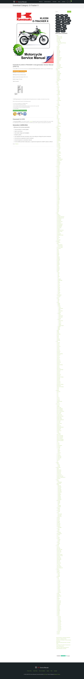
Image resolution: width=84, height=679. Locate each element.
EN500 (59, 303)
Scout (58, 236)
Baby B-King (59, 483)
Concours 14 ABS (60, 247)
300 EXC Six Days (60, 364)
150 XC (58, 348)
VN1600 (59, 313)
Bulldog (58, 571)
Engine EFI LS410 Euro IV (61, 477)
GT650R (58, 198)
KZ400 (58, 270)
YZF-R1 (58, 615)
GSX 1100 (58, 523)
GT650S (58, 199)
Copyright (55, 670)
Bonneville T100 (59, 549)
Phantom (58, 400)
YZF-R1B (59, 616)
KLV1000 (58, 259)
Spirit (58, 238)
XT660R (58, 605)
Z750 (58, 335)
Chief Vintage (59, 227)
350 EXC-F (59, 370)
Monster (58, 118)
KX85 (58, 265)
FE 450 (58, 170)
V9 (57, 461)
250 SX (58, 356)
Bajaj (58, 243)
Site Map (45, 674)
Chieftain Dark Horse (60, 230)
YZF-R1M (59, 620)
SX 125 (58, 63)
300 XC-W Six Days (60, 369)
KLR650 (58, 258)
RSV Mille (58, 52)
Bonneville (58, 548)
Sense (58, 210)
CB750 (58, 129)
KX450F (58, 264)
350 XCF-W (59, 374)
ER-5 (58, 249)
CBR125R (58, 137)
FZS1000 (58, 594)
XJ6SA (59, 575)
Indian (69, 20)
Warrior (58, 402)
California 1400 (59, 414)
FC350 (58, 178)
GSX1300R (59, 527)
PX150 (59, 466)
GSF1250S (59, 490)
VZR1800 (59, 506)
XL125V (58, 165)
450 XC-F (58, 380)
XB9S (59, 99)
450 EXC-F (59, 375)
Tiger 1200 (58, 565)
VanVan (58, 542)
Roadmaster (59, 233)
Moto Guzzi (58, 25)
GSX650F (59, 532)
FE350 (58, 182)
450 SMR (58, 378)
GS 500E (58, 521)
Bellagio (58, 406)
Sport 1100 (58, 434)
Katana (58, 531)
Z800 (58, 336)
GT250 (58, 195)
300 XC (58, 367)
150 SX (58, 347)
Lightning (58, 94)
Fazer (58, 577)
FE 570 (58, 171)
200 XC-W (58, 351)
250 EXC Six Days (60, 353)
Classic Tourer (61, 308)
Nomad (60, 312)
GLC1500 (58, 145)
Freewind (58, 510)
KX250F (58, 263)
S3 (58, 101)
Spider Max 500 (59, 401)
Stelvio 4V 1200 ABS (60, 439)
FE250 (58, 181)
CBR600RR (59, 138)
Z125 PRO (58, 334)
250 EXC (58, 352)
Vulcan (58, 302)
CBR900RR (59, 140)
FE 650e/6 (58, 172)
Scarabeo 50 (59, 58)
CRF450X (58, 143)
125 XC (58, 345)
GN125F (58, 517)
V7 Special (58, 455)
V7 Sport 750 (59, 456)
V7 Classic (58, 446)
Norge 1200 (59, 428)
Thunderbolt (59, 100)
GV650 (58, 203)
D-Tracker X (59, 248)
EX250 (58, 253)
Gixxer (58, 512)
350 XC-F (58, 373)
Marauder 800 (59, 533)
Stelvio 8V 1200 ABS (60, 440)
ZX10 (59, 281)
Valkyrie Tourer (59, 160)
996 (57, 116)
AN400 (59, 509)
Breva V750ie (59, 412)
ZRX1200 (58, 340)
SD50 (58, 209)
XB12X (59, 105)
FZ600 (58, 593)
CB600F (58, 128)
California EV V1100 (60, 416)
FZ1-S (59, 582)
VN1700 (59, 319)
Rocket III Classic (59, 554)
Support (48, 670)
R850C (58, 80)
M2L (58, 89)
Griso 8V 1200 (59, 423)
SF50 (58, 211)
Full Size (58, 232)
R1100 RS (58, 74)
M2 (58, 88)
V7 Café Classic (59, 445)
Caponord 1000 (59, 36)
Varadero (58, 161)
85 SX (58, 389)
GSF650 (59, 495)
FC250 (58, 177)
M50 (58, 504)
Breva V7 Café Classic (60, 411)
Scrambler (58, 556)
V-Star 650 (58, 603)
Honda (62, 18)
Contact (63, 1)
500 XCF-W (59, 385)
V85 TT (58, 460)
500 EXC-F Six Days (60, 384)
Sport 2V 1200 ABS (60, 435)
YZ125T (58, 614)
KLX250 (58, 260)
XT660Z (58, 608)
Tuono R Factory (59, 67)
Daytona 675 (59, 550)
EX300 (58, 254)
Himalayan (58, 478)
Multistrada (59, 126)
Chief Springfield (59, 225)
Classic (60, 307)
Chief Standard (59, 226)
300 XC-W (58, 368)
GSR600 (58, 522)
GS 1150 (58, 518)
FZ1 (58, 578)
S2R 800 (59, 123)
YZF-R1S (59, 625)
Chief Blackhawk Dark (60, 217)
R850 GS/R (59, 79)
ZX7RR (59, 292)
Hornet (58, 150)
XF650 (59, 511)
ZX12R (59, 285)
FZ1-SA (59, 583)
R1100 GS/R (59, 73)
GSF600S (59, 494)
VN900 (59, 329)
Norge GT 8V (59, 430)
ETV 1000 (58, 39)
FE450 (58, 183)
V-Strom (58, 538)
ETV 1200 (58, 40)
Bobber (58, 214)
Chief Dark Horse (59, 221)
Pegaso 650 (59, 41)
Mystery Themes (57, 674)
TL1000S (58, 534)
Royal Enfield (59, 28)
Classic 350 (59, 472)
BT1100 (58, 570)
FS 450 (58, 173)
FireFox (58, 397)
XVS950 (58, 613)
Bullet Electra (59, 471)
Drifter (59, 309)
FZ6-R (59, 587)
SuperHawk (59, 155)
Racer (59, 449)
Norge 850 (58, 429)
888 (57, 110)
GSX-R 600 (59, 515)
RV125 (59, 543)
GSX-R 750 (59, 516)
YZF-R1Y (59, 630)
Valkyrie (58, 156)
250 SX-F (58, 357)
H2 (58, 277)
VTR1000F (58, 162)
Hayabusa (58, 526)
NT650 (58, 154)
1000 (58, 299)
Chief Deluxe (59, 222)
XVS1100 (58, 609)
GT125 (58, 194)
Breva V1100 (59, 407)
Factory (59, 44)
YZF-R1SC (59, 626)
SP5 (58, 111)
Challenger (58, 215)
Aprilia (58, 15)
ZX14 (59, 286)
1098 (58, 107)
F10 (57, 392)
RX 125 (58, 56)
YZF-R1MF (59, 621)
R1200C (58, 78)
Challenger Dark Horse (60, 216)
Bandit (58, 484)
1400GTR (58, 242)
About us (40, 1)
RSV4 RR (58, 55)
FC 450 (58, 167)
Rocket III (58, 553)
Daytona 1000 (59, 417)
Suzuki (64, 28)
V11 (57, 441)
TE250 (58, 187)
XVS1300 (58, 610)
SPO (58, 112)
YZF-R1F (59, 619)
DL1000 (59, 539)
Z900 (58, 337)
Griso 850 (58, 422)
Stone (59, 451)
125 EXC (58, 342)
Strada (59, 113)
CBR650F (58, 139)
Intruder (58, 528)
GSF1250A (59, 489)
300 (58, 274)
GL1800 (59, 148)
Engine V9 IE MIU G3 (60, 419)
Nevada (58, 424)
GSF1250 (59, 488)
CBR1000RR (59, 134)
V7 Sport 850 (59, 457)
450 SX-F (58, 379)
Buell (66, 15)
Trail (58, 45)
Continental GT (59, 474)
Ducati (58, 18)
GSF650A (59, 496)
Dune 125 (58, 391)
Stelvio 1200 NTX (59, 438)
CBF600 (58, 132)
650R (59, 276)
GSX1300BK (60, 482)
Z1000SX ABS (60, 280)
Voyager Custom (61, 325)
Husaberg (67, 18)
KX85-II (58, 266)
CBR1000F (59, 133)
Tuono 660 (58, 66)
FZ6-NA (59, 586)
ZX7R (59, 291)
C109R (59, 501)
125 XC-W (58, 346)
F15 (57, 395)
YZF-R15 (58, 631)
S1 (58, 95)
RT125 (58, 206)
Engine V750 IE (59, 418)
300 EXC (58, 363)
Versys (58, 298)
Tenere (58, 599)
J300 (58, 255)
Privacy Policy (29, 670)
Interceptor (58, 151)
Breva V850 (59, 413)
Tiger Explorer (59, 566)
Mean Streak (61, 310)
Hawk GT (58, 149)
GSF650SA (59, 499)
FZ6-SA (59, 589)
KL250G (59, 296)
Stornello (59, 452)
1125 (58, 83)
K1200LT (58, 72)
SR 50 (58, 62)
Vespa (58, 463)
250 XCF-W (59, 362)
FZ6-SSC (59, 592)
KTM (63, 23)
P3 (58, 85)
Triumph (57, 545)
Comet (58, 192)
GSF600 (59, 493)
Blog (59, 1)
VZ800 (58, 544)
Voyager (60, 324)
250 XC (58, 358)
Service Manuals (47, 1)
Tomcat (58, 297)
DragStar (58, 576)
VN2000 (59, 326)
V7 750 (58, 444)
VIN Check (54, 1)
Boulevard (58, 500)
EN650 (59, 304)
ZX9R (59, 293)
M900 (59, 122)
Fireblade (58, 144)
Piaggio (64, 25)
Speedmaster (59, 559)
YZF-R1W (59, 627)
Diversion (58, 572)
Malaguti (67, 23)
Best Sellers (58, 68)
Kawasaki (31, 121)
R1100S (58, 77)
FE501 (58, 184)
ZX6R (59, 288)
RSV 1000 (58, 51)
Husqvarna (58, 20)
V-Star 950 (58, 604)
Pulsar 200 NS (60, 244)
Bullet (58, 468)
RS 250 (58, 47)
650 (58, 275)
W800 (58, 331)
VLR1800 (59, 505)
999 (57, 117)
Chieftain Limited (59, 231)
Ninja (58, 271)
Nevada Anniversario (60, 427)
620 (58, 121)
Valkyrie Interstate (60, 159)
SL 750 (58, 61)
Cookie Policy (35, 670)
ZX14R (59, 287)
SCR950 (58, 598)
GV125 (58, 200)
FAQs (51, 670)
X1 (58, 96)
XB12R (59, 91)
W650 (58, 330)
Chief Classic (59, 220)
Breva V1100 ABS (60, 408)
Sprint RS (58, 560)
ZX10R (59, 282)
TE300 (58, 188)
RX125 (58, 208)
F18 (57, 396)
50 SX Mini (58, 381)
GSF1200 (59, 485)
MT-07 (58, 597)
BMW (62, 15)
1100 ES (59, 433)
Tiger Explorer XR (60, 567)
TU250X (58, 537)
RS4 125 (58, 50)
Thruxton (58, 564)
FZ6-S (59, 588)
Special (59, 450)
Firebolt (58, 90)
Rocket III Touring (60, 555)
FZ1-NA (59, 581)
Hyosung (64, 20)
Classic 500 (59, 473)
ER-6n (58, 252)
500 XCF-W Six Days (60, 386)
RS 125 (58, 46)
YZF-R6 (58, 632)
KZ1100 (58, 269)
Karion (58, 204)
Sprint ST (58, 561)
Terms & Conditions (42, 670)
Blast (58, 84)
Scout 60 (58, 237)
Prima (58, 205)
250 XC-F (58, 359)
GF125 (58, 193)
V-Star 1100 (59, 600)
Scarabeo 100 (59, 57)
